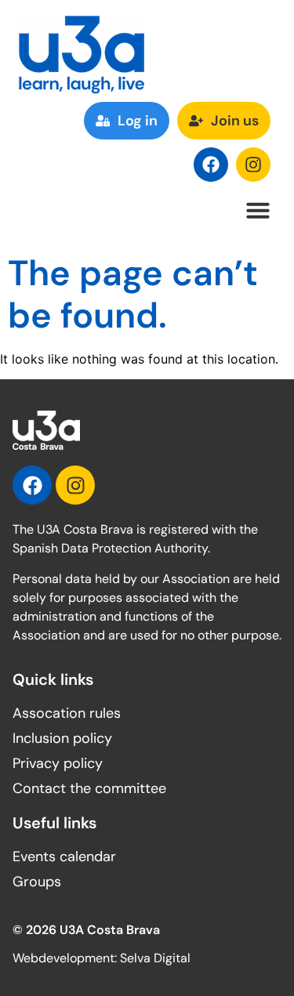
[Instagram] (253, 164)
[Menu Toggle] (257, 210)
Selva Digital (155, 958)
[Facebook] (211, 164)
